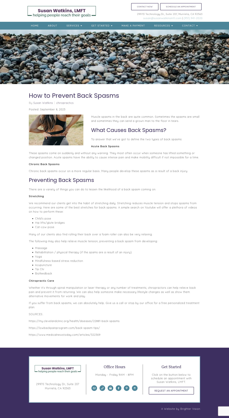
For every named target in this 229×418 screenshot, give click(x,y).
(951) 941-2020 (193, 18)
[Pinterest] (126, 388)
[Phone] (102, 388)
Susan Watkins (43, 102)
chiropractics (65, 102)
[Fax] (110, 388)
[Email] (94, 388)
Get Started (100, 25)
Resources (162, 25)
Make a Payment (133, 25)
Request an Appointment (171, 390)
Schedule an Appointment (181, 6)
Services (73, 25)
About (52, 25)
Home (35, 25)
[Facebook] (118, 388)
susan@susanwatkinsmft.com (162, 18)
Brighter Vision (190, 408)
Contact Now (145, 6)
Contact (188, 25)
